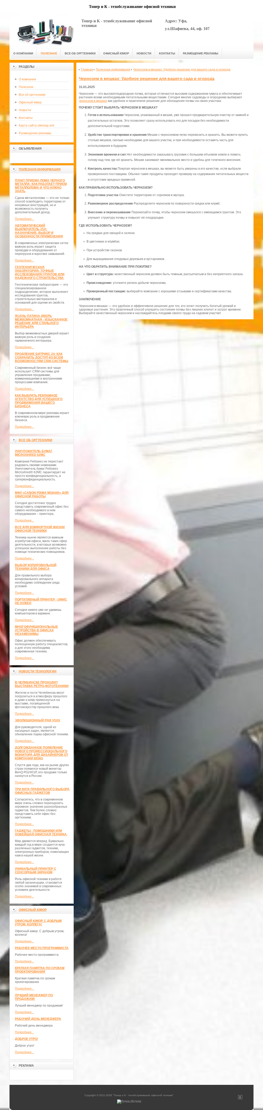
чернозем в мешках (93, 101)
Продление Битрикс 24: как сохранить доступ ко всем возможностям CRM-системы (41, 357)
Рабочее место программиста (42, 948)
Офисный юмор (30, 102)
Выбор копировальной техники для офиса (36, 567)
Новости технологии (38, 671)
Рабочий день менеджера (38, 1019)
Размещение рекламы (35, 133)
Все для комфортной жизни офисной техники (40, 529)
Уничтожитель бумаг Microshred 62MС (33, 453)
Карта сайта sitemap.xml (36, 125)
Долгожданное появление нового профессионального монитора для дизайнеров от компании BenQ (41, 753)
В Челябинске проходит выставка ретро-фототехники (42, 684)
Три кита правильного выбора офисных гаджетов (42, 791)
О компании (27, 79)
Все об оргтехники (32, 94)
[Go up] (240, 1098)
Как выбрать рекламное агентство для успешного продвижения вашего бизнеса (38, 401)
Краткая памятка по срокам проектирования (39, 969)
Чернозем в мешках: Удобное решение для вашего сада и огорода (146, 78)
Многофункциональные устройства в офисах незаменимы (36, 630)
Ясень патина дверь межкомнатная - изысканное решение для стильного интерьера (41, 321)
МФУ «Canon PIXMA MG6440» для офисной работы (42, 494)
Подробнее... (24, 219)
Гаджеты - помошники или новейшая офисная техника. (41, 832)
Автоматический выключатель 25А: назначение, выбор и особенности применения (39, 231)
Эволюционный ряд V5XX (37, 720)
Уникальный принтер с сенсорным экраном (35, 870)
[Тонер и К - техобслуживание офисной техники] (45, 31)
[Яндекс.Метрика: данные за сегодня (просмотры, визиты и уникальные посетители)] (129, 1101)
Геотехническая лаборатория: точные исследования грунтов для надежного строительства (39, 272)
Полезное (26, 87)
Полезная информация (40, 169)
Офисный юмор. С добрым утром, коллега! (38, 922)
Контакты (26, 118)
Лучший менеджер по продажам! (34, 997)
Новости (25, 110)
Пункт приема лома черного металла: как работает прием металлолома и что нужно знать (41, 186)
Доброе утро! (26, 1039)
